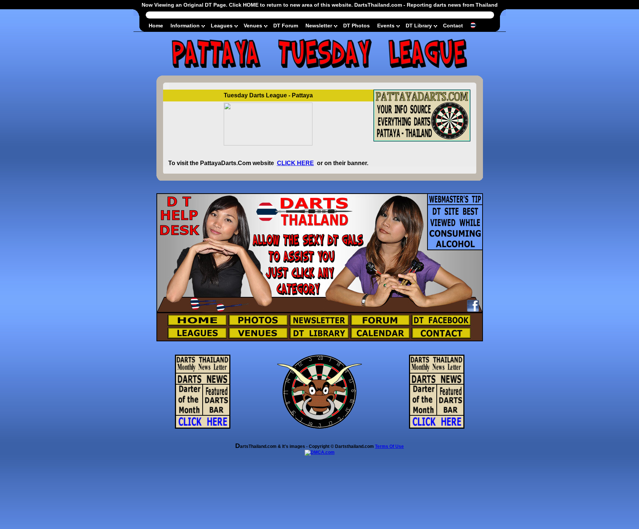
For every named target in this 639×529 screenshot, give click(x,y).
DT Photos (356, 26)
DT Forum (285, 26)
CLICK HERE (295, 163)
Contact (453, 26)
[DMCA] (320, 452)
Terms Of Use (389, 446)
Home (156, 26)
